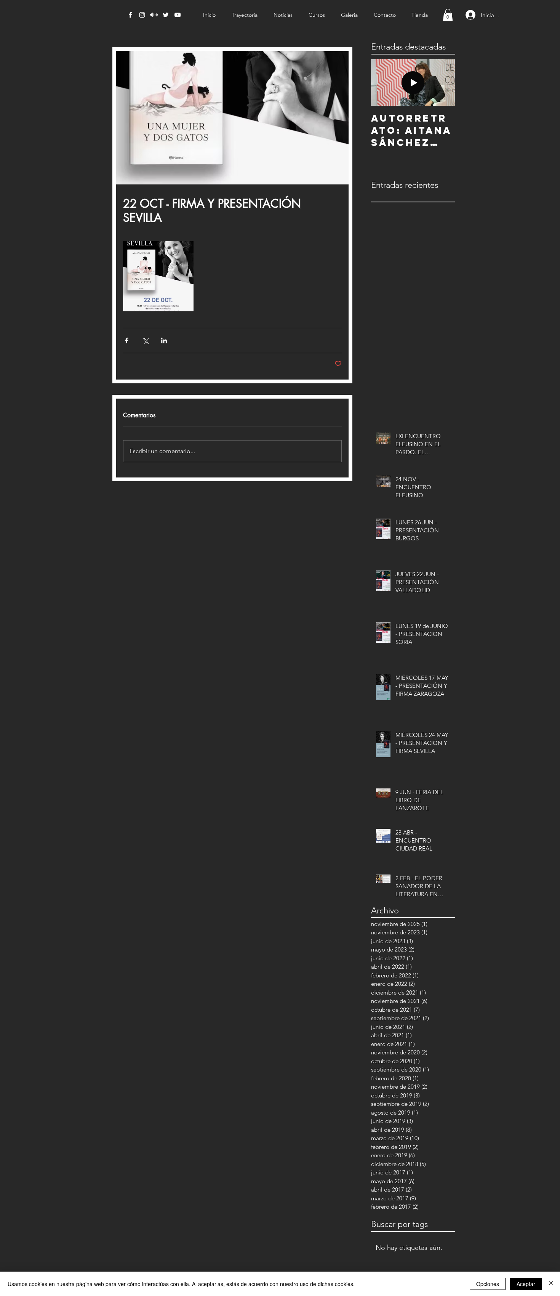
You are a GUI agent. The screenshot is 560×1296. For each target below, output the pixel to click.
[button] (448, 15)
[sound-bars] (154, 15)
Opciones (487, 1284)
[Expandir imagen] (158, 276)
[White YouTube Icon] (177, 15)
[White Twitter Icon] (166, 15)
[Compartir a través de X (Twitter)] (145, 340)
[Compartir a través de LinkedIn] (164, 340)
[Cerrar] (550, 1284)
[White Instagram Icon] (142, 15)
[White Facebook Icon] (130, 15)
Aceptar (526, 1284)
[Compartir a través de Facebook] (126, 340)
